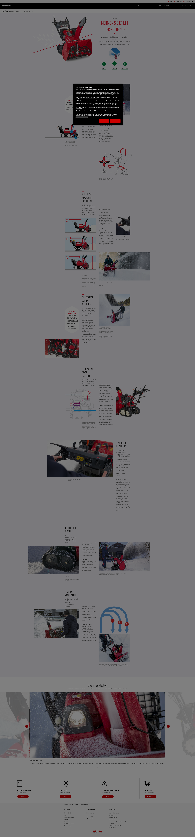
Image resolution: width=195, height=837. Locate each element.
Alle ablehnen (104, 120)
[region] (98, 104)
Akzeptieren (115, 120)
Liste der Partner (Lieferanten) (82, 117)
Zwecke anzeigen (79, 120)
